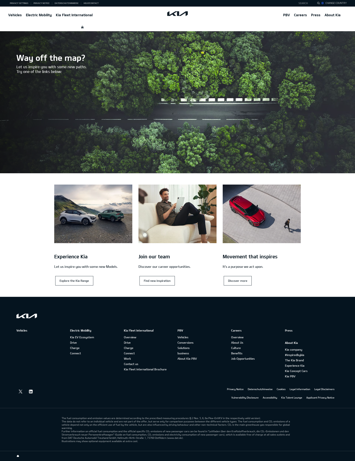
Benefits (236, 353)
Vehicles (15, 15)
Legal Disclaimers (324, 389)
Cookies (281, 389)
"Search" (319, 3)
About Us (237, 342)
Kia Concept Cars (296, 371)
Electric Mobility (39, 15)
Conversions (186, 342)
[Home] (17, 456)
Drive (73, 342)
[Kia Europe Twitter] (20, 391)
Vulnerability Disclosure (245, 397)
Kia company (293, 349)
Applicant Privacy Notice (320, 397)
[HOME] (82, 27)
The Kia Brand (294, 360)
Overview (130, 337)
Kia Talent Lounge (291, 397)
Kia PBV (290, 376)
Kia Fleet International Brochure (145, 369)
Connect (75, 353)
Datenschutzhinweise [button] (66, 3)
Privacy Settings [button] (19, 3)
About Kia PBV (187, 358)
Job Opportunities (243, 358)
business (183, 353)
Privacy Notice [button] (41, 3)
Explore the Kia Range (74, 280)
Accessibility (270, 397)
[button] (304, 3)
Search (303, 3)
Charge (75, 348)
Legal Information (300, 389)
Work (127, 358)
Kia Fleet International (74, 15)
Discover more (237, 280)
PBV (286, 15)
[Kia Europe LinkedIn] (31, 391)
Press (315, 15)
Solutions (184, 348)
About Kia (333, 15)
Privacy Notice (235, 389)
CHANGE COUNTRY (336, 2)
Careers (300, 15)
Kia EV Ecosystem (82, 337)
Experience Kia (294, 365)
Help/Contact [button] (91, 3)
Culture (236, 348)
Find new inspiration (157, 280)
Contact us (131, 364)
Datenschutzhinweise (260, 389)
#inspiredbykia (294, 355)
